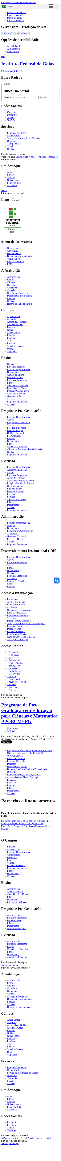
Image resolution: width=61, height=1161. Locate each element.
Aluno (10, 172)
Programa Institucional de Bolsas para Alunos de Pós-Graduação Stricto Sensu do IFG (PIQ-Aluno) (26, 822)
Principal (42, 156)
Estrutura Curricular (16, 761)
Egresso (11, 174)
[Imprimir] (12, 728)
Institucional (13, 599)
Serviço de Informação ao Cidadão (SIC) (26, 623)
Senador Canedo (15, 346)
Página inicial (22, 156)
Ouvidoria (12, 141)
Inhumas (11, 335)
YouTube (11, 1130)
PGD (9, 264)
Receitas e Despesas (16, 539)
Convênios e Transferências (20, 610)
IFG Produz (14, 673)
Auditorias (12, 607)
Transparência (13, 143)
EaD (10, 657)
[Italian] (20, 33)
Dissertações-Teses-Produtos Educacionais (27, 769)
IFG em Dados (14, 253)
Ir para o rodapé (15, 20)
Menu (4, 190)
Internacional (14, 660)
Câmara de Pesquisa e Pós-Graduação (24, 449)
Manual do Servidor (16, 581)
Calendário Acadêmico (17, 385)
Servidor (11, 177)
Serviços (11, 399)
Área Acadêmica (15, 891)
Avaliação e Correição (17, 639)
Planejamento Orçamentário (20, 531)
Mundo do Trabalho (18, 681)
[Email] (11, 731)
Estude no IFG (14, 182)
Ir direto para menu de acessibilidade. (18, 2)
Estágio (10, 946)
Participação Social (16, 604)
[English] (7, 33)
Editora (12, 676)
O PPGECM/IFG (15, 756)
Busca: (7, 97)
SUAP (10, 146)
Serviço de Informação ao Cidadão (23, 138)
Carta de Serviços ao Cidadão (21, 637)
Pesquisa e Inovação (16, 427)
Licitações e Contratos (17, 615)
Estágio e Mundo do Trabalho (21, 483)
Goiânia (11, 330)
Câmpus (11, 282)
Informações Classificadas (19, 620)
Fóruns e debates (15, 377)
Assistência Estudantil (17, 470)
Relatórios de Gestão (17, 634)
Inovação (12, 668)
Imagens (12, 687)
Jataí (33, 156)
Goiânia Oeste (13, 332)
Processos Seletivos (16, 366)
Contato (11, 149)
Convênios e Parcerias (17, 949)
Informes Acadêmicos (17, 902)
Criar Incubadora (15, 486)
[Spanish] (24, 33)
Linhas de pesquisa (16, 758)
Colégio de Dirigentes (17, 293)
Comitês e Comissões (17, 446)
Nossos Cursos (14, 248)
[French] (12, 33)
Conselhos (12, 285)
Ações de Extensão (16, 478)
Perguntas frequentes (17, 133)
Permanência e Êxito (16, 388)
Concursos (12, 185)
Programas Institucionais (18, 422)
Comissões (12, 287)
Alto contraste (13, 48)
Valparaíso (12, 351)
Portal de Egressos (15, 491)
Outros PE (12, 772)
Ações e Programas (16, 602)
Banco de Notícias (15, 261)
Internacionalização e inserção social (24, 774)
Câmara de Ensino (15, 375)
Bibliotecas (13, 655)
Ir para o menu (15, 15)
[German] (16, 33)
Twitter (10, 1127)
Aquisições (12, 533)
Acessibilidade (14, 46)
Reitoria (11, 279)
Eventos (11, 438)
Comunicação (13, 135)
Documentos (13, 372)
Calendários (14, 652)
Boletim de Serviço (16, 631)
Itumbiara (11, 338)
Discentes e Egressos (17, 766)
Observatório (14, 679)
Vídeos (12, 690)
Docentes (11, 764)
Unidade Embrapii (15, 433)
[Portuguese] (3, 33)
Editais (10, 383)
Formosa (11, 327)
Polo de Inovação (15, 430)
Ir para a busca (15, 18)
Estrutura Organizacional (18, 369)
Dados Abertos (14, 629)
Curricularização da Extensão (20, 480)
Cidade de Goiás (15, 324)
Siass (9, 584)
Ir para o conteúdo (16, 12)
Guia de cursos (14, 180)
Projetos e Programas (17, 380)
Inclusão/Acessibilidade (18, 391)
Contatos (11, 301)
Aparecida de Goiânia (17, 322)
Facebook (11, 1122)
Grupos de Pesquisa (16, 928)
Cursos (10, 364)
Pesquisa (52, 156)
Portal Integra (14, 671)
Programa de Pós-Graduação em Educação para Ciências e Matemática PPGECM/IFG (29, 713)
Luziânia (11, 343)
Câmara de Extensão (16, 499)
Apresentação (13, 277)
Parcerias (11, 780)
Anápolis (11, 319)
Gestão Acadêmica (16, 396)
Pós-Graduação (14, 436)
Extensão (11, 782)
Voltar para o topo (10, 965)
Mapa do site (13, 51)
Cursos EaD (13, 251)
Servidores (12, 618)
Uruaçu (10, 348)
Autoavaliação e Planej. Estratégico (23, 777)
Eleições (11, 298)
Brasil (10, 6)
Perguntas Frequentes (17, 401)
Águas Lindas (13, 316)
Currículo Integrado (16, 393)
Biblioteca (12, 857)
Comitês (11, 290)
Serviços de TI (15, 665)
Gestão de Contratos (16, 536)
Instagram (11, 1125)
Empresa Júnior (14, 488)
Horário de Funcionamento (19, 303)
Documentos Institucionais (19, 256)
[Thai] (28, 33)
